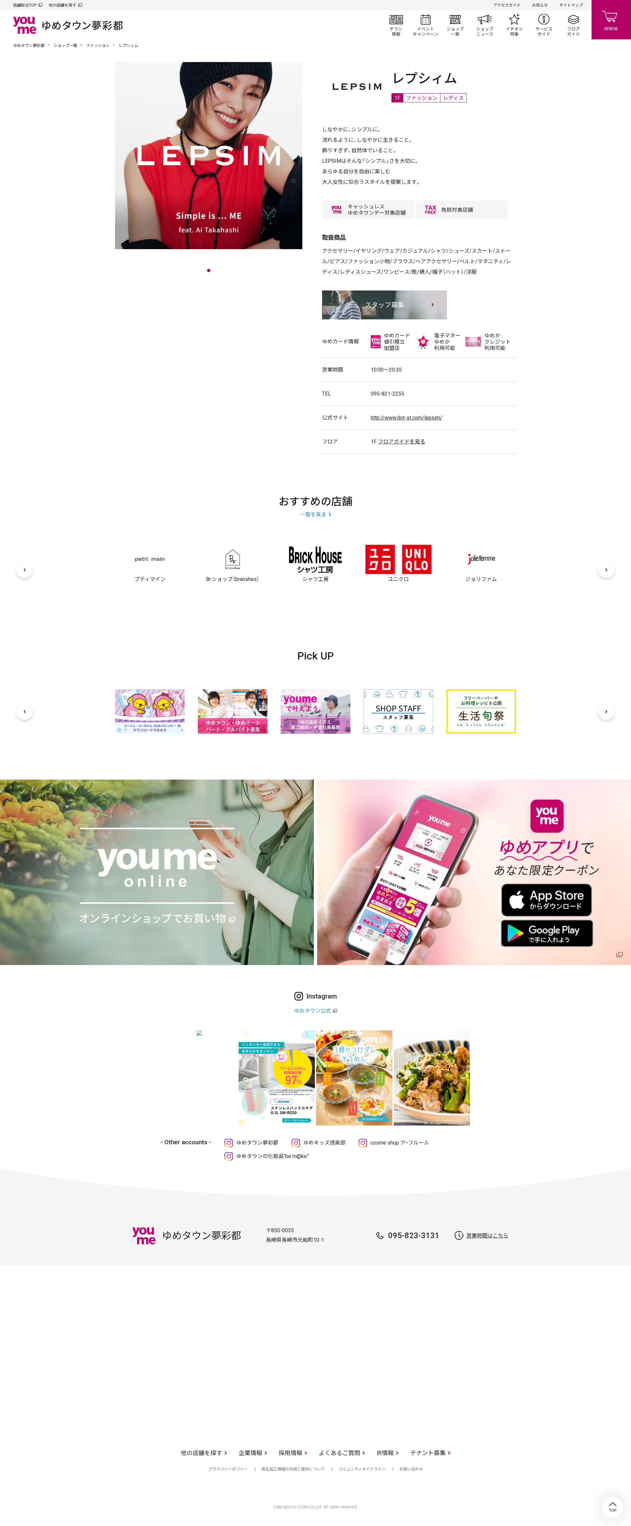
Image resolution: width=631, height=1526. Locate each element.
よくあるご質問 (339, 1453)
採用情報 (290, 1453)
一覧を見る (313, 514)
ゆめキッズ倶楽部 (324, 1143)
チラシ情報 (396, 25)
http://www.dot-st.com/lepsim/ (406, 418)
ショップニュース (485, 25)
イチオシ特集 (514, 25)
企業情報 (250, 1453)
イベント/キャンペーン (425, 25)
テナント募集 (428, 1453)
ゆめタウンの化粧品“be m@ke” (272, 1156)
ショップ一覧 (455, 25)
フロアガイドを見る (401, 442)
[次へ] (606, 570)
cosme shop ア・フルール (399, 1143)
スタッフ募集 (384, 305)
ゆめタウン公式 (312, 1011)
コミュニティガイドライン (362, 1469)
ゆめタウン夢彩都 (29, 45)
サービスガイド (544, 25)
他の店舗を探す (62, 5)
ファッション (98, 45)
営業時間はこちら (487, 1236)
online (611, 19)
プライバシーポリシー (228, 1469)
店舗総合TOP (24, 5)
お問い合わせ (411, 1469)
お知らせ (540, 5)
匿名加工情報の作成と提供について (293, 1469)
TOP (612, 1507)
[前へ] (24, 570)
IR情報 (385, 1453)
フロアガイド (573, 25)
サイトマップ (571, 5)
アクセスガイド (507, 5)
